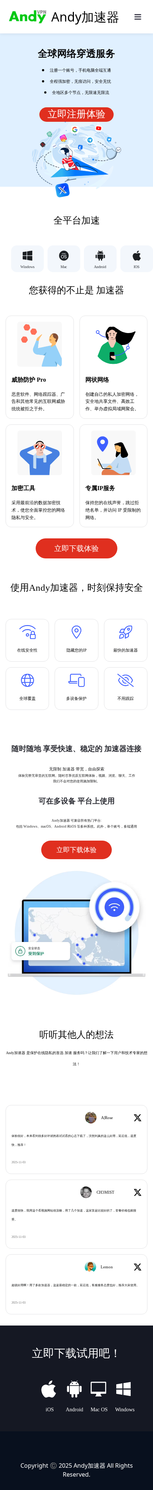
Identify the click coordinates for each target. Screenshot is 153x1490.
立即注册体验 (76, 114)
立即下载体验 (76, 548)
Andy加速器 (89, 1465)
